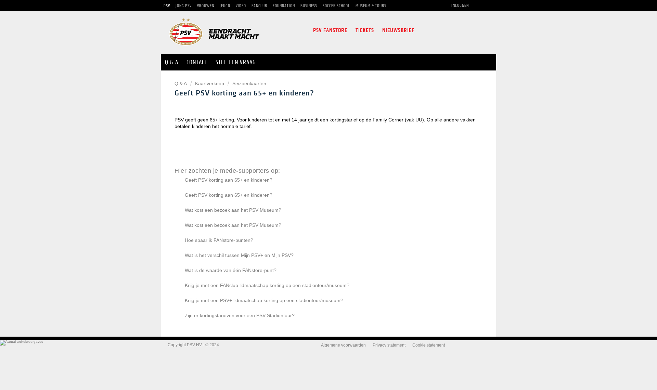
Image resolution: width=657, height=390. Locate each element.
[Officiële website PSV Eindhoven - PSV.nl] (214, 47)
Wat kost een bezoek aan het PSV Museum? (233, 210)
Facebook (424, 30)
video (481, 30)
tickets (365, 30)
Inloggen (460, 5)
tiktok (466, 30)
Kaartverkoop (209, 83)
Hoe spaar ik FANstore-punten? (219, 240)
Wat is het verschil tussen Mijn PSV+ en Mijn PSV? (239, 255)
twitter (436, 30)
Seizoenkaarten (249, 83)
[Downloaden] (315, 105)
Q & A (181, 83)
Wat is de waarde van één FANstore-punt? (230, 270)
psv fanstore (330, 30)
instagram (451, 30)
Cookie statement (428, 345)
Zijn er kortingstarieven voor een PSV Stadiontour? (240, 315)
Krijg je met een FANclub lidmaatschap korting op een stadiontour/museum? (267, 285)
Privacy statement (389, 345)
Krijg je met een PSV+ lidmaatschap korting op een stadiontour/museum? (264, 300)
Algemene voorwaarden (343, 345)
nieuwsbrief (398, 30)
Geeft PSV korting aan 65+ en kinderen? (228, 180)
